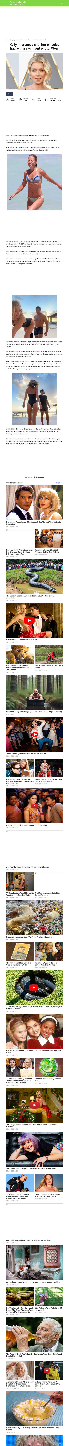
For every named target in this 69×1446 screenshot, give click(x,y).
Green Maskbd (18, 2)
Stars (9, 94)
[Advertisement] (34, 24)
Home (7, 40)
